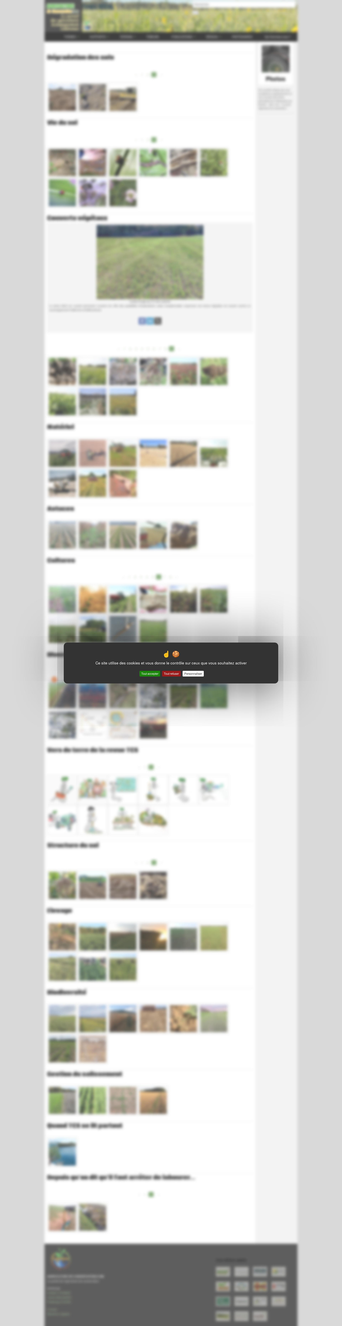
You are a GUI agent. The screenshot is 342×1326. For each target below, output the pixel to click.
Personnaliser (193, 674)
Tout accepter (149, 674)
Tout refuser (171, 674)
